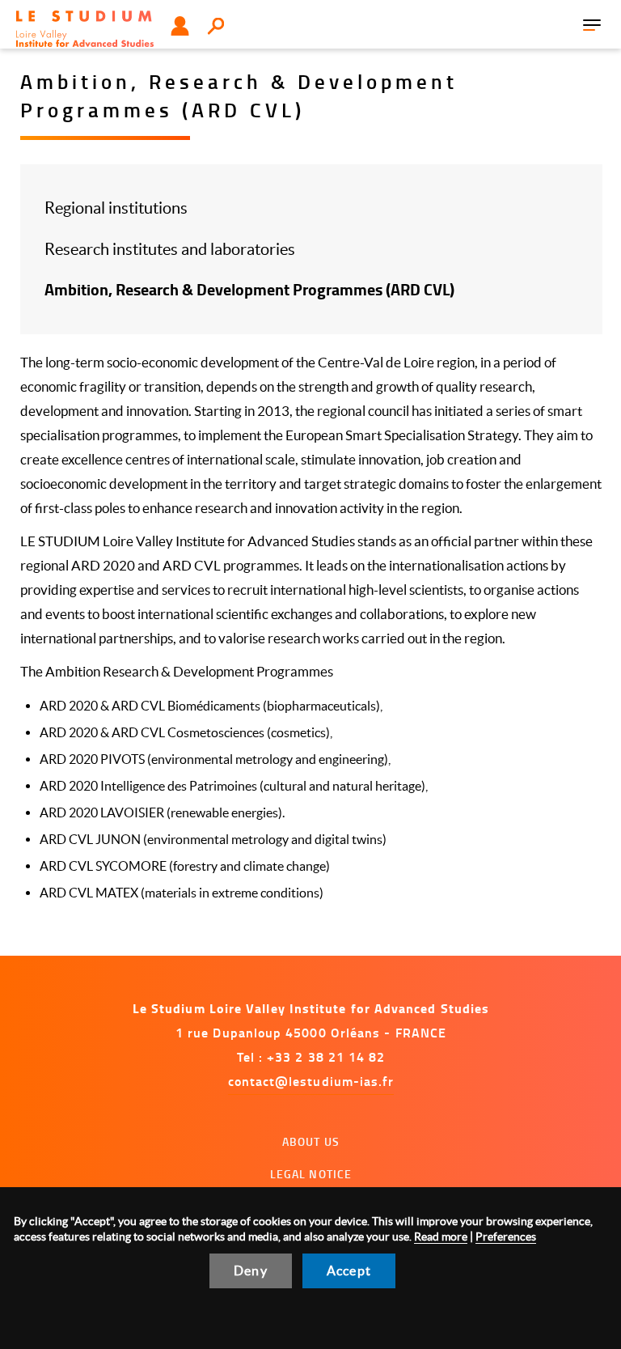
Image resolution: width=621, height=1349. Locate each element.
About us (311, 1141)
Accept (349, 1270)
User (180, 26)
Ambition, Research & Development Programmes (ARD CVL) (249, 289)
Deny (251, 1270)
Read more (440, 1236)
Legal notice (311, 1173)
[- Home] (85, 29)
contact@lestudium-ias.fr (311, 1080)
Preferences (505, 1236)
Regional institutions (116, 208)
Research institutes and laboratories (169, 249)
